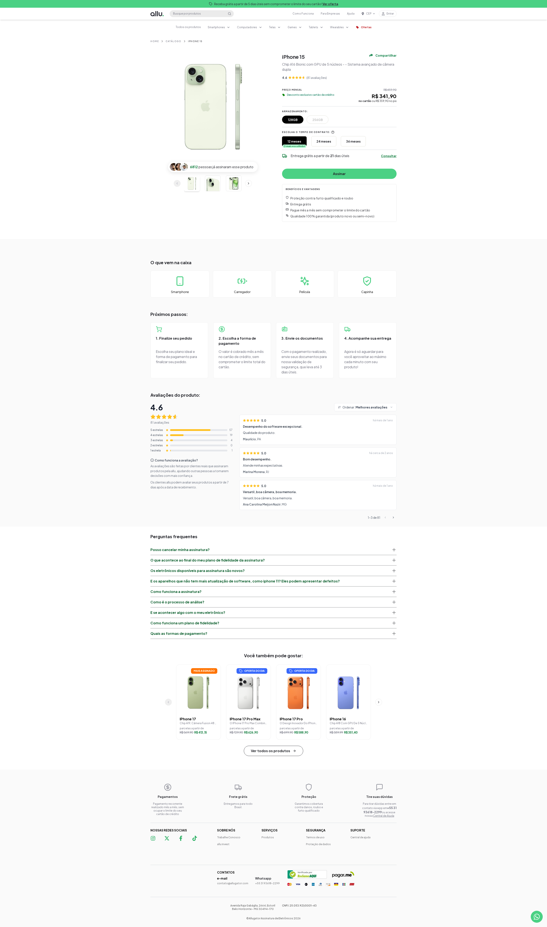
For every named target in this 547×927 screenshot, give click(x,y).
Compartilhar (386, 55)
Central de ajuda (360, 837)
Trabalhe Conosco (228, 837)
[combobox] (219, 27)
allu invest (223, 844)
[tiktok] (194, 841)
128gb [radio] (293, 120)
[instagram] (152, 841)
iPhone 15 (195, 41)
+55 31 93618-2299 (267, 883)
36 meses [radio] (353, 141)
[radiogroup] (339, 120)
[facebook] (180, 838)
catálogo (173, 41)
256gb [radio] (317, 120)
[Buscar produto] (229, 13)
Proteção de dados (318, 844)
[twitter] (166, 841)
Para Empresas (330, 13)
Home (154, 41)
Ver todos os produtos (270, 751)
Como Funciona (303, 13)
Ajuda (351, 13)
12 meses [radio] (294, 141)
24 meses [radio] (323, 141)
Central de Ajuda (383, 815)
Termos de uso (315, 837)
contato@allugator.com (232, 883)
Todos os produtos (188, 27)
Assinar (339, 173)
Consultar (389, 156)
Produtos (268, 837)
